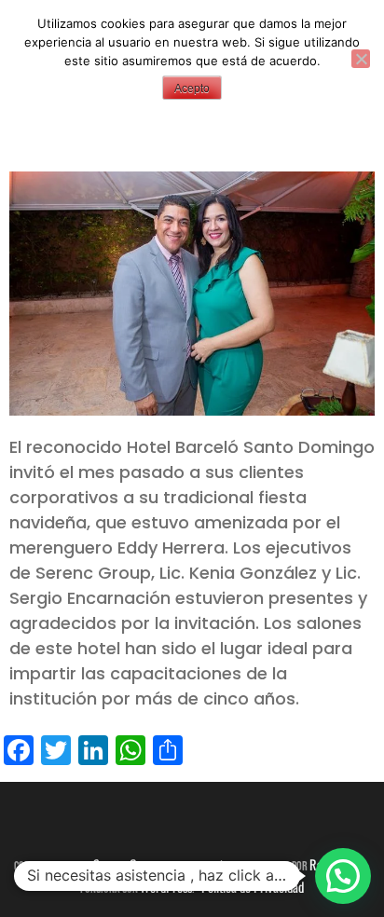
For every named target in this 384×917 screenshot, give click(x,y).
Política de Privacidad (252, 886)
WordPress (166, 886)
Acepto (192, 88)
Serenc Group (125, 864)
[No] (360, 58)
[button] (343, 876)
